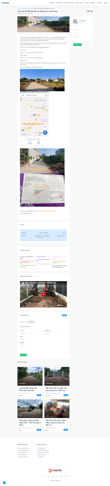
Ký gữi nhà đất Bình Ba (23, 457)
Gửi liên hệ (23, 355)
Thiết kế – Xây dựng (90, 2)
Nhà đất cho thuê (69, 2)
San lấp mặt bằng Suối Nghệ (43, 450)
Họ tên (21, 331)
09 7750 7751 (32, 322)
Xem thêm (64, 315)
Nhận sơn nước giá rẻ (42, 454)
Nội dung (22, 342)
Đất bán (31, 8)
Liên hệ (105, 2)
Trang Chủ (52, 2)
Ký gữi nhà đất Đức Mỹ (22, 452)
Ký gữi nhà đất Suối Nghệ (23, 448)
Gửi (77, 44)
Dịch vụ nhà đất (79, 2)
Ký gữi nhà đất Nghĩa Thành (24, 450)
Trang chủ (19, 8)
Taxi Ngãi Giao (41, 457)
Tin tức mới (99, 2)
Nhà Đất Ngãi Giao (41, 448)
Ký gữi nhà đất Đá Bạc (22, 454)
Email (21, 336)
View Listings (82, 22)
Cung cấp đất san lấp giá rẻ (43, 452)
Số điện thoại (47, 331)
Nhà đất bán (59, 2)
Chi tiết (39, 395)
